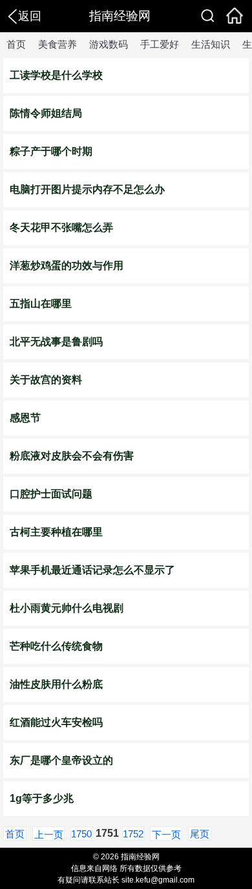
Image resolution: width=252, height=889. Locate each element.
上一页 (48, 834)
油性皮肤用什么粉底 (56, 684)
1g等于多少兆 (42, 798)
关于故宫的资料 (46, 379)
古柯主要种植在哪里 (56, 531)
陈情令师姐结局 (46, 113)
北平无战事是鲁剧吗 (56, 341)
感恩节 (25, 417)
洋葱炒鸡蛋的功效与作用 (66, 265)
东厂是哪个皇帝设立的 (61, 760)
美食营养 (57, 44)
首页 (16, 44)
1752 (133, 833)
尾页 (199, 833)
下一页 (166, 834)
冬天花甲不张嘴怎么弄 (61, 227)
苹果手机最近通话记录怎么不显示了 (92, 569)
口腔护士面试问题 (51, 493)
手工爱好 (159, 44)
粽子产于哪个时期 (51, 151)
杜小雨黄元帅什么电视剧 (66, 608)
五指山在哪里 (41, 303)
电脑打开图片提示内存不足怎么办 (87, 189)
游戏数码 (108, 44)
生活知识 (210, 44)
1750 (81, 833)
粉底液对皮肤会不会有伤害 (72, 455)
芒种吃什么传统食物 (56, 646)
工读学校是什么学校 (56, 75)
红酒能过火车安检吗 (56, 722)
